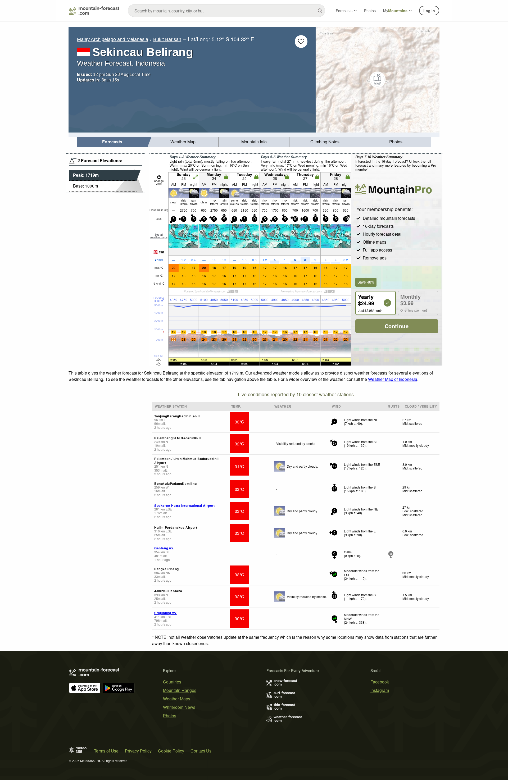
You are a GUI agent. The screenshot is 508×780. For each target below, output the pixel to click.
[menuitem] (112, 142)
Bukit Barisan (167, 39)
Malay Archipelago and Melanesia (112, 39)
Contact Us (200, 751)
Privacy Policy (138, 751)
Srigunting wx (165, 612)
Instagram (379, 690)
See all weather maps (158, 236)
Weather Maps (176, 699)
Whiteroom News (179, 707)
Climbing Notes (324, 142)
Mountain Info (254, 142)
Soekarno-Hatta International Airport (184, 505)
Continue (397, 326)
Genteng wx (164, 548)
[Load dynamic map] (377, 80)
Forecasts (344, 10)
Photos (370, 10)
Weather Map (183, 142)
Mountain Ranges (179, 690)
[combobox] (226, 10)
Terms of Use (106, 751)
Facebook (379, 682)
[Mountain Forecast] (94, 10)
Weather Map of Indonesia (392, 379)
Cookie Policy (171, 751)
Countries (172, 682)
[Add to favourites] (301, 41)
